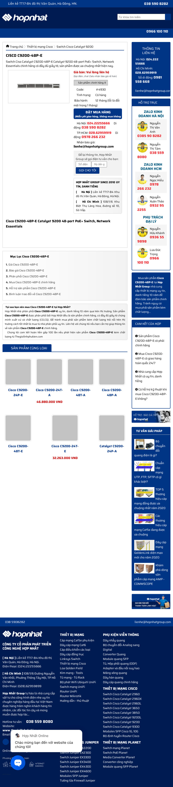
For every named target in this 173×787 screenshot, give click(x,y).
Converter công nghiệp (118, 762)
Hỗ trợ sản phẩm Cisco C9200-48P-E (31, 288)
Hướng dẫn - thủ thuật (74, 700)
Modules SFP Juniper (74, 775)
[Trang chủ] (11, 33)
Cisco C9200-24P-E (18, 392)
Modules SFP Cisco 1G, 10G (120, 731)
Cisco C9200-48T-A (81, 392)
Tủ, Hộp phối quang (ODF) (120, 663)
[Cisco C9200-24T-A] (49, 371)
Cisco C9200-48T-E (18, 449)
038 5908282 (15, 622)
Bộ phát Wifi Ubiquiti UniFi (78, 682)
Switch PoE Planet (115, 752)
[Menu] (4, 33)
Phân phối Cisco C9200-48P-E (26, 276)
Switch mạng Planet (116, 748)
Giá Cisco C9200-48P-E (22, 264)
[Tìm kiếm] (168, 17)
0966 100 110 (157, 31)
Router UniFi (68, 691)
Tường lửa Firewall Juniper (77, 780)
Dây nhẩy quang (114, 640)
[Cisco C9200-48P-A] (111, 371)
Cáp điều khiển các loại (75, 649)
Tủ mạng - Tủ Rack (72, 677)
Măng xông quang (115, 673)
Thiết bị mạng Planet (122, 742)
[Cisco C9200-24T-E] (64, 428)
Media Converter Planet (119, 757)
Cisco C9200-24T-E (64, 449)
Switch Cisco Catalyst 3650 (121, 708)
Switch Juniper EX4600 (75, 771)
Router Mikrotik (70, 696)
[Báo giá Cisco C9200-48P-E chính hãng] (151, 417)
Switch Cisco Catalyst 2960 (121, 694)
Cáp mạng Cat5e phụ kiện (77, 640)
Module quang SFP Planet (120, 766)
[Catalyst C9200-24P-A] (111, 428)
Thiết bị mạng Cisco (73, 663)
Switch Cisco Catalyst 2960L (122, 703)
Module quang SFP (115, 659)
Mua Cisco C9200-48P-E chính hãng (30, 282)
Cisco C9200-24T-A (49, 392)
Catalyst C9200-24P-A (112, 449)
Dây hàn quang (113, 677)
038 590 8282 (156, 3)
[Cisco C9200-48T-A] (80, 371)
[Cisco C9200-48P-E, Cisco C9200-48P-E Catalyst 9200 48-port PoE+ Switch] (38, 86)
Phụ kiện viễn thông (121, 634)
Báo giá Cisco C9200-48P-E (25, 270)
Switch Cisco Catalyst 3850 (121, 712)
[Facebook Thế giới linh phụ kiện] (6, 742)
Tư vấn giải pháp (149, 431)
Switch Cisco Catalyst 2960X (122, 698)
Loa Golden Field (71, 668)
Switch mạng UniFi (72, 686)
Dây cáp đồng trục (72, 654)
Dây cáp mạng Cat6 (73, 645)
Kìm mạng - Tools (71, 673)
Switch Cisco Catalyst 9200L (122, 717)
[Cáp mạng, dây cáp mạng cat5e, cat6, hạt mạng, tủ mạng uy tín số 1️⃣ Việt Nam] (25, 18)
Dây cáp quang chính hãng (120, 682)
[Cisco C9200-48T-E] (18, 428)
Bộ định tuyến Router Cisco (121, 736)
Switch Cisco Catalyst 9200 (121, 722)
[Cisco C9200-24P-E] (18, 371)
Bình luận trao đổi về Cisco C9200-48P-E (33, 294)
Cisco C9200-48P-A (112, 392)
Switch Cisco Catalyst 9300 (121, 726)
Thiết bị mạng (72, 634)
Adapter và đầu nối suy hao (121, 668)
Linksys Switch (70, 659)
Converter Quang (114, 654)
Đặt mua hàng (98, 114)
